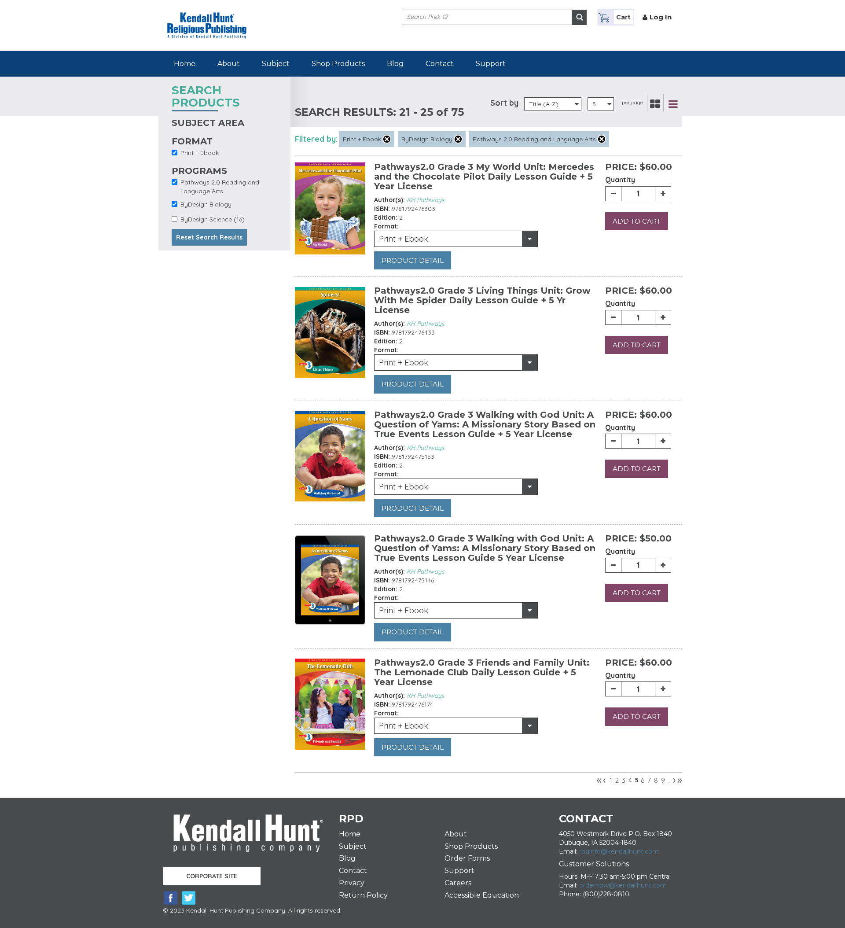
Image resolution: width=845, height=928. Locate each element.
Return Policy (363, 895)
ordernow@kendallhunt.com (623, 885)
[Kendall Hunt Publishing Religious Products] (207, 19)
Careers (458, 883)
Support (491, 63)
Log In (661, 17)
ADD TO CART (637, 221)
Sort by (504, 103)
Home (184, 63)
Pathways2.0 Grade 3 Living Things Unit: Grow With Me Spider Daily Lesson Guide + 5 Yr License (482, 300)
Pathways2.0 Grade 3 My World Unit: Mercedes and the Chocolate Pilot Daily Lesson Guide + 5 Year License (484, 176)
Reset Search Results (209, 237)
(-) (386, 139)
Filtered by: (316, 139)
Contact (440, 63)
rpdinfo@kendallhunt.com (619, 851)
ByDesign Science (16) (212, 219)
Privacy (351, 883)
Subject (276, 63)
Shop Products (338, 63)
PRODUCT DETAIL (413, 260)
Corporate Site (211, 876)
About (228, 63)
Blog (395, 63)
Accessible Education (482, 895)
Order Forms (467, 858)
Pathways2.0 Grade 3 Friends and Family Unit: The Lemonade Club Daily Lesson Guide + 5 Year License (481, 672)
